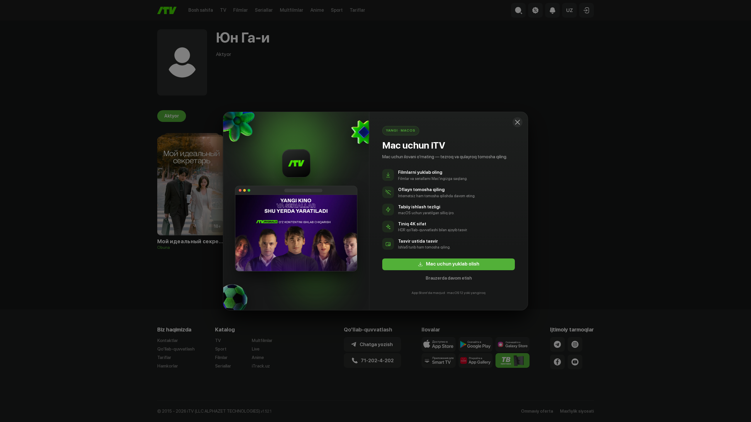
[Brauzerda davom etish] (517, 122)
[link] (448, 264)
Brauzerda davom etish (449, 278)
